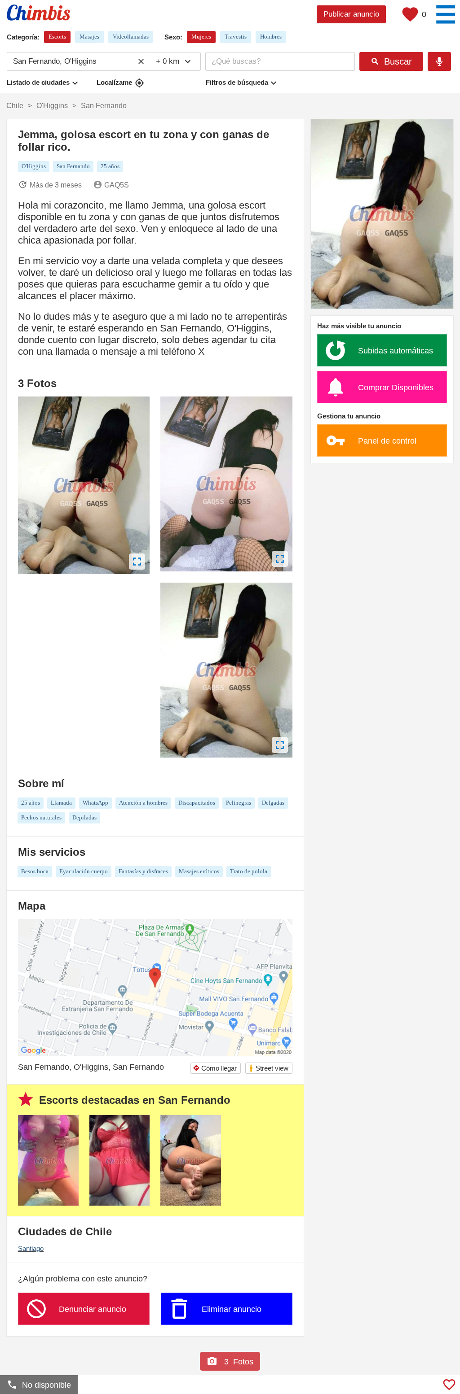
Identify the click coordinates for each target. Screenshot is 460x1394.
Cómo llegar (215, 1068)
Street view (268, 1068)
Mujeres (201, 36)
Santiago (31, 1248)
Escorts (57, 36)
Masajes (89, 36)
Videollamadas (131, 36)
